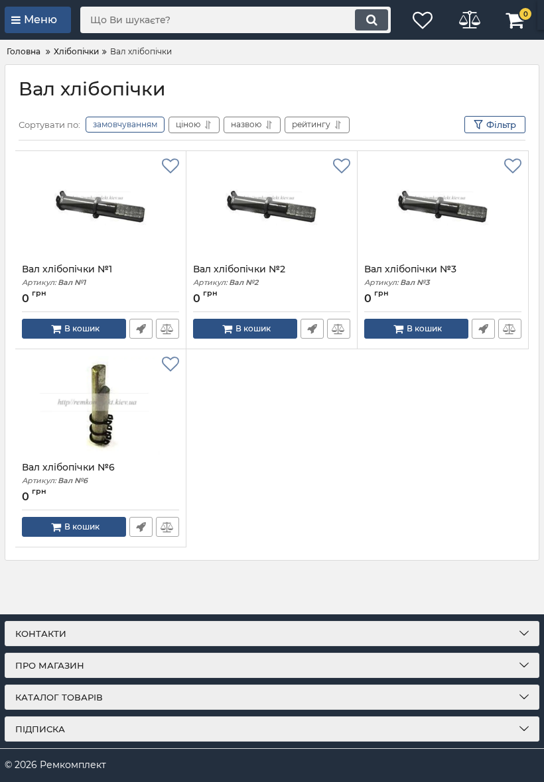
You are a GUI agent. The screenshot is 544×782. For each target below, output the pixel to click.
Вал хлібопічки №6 (68, 473)
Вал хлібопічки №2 (239, 275)
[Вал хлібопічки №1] (100, 207)
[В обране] (170, 166)
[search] (371, 19)
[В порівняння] (167, 329)
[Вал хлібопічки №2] (271, 207)
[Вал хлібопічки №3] (442, 207)
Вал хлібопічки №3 (410, 275)
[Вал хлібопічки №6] (100, 405)
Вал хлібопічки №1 (67, 275)
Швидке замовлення (141, 329)
